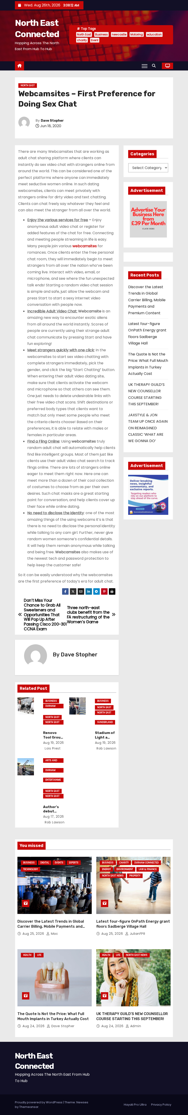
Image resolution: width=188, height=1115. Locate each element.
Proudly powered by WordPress (39, 1102)
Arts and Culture (51, 761)
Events (59, 862)
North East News (52, 722)
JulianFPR (137, 933)
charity (82, 40)
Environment (124, 869)
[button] (155, 66)
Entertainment (53, 780)
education (154, 34)
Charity (124, 862)
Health (27, 955)
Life (39, 955)
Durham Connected (52, 706)
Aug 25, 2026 (33, 933)
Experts (73, 862)
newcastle (119, 34)
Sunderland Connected (105, 722)
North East (84, 34)
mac (54, 933)
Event (94, 40)
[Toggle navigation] (144, 65)
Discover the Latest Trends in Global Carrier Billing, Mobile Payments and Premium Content (147, 300)
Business (101, 34)
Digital (44, 862)
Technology (30, 869)
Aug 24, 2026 (34, 1026)
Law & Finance (148, 869)
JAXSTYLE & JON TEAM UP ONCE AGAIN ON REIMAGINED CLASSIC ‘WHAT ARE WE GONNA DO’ (148, 428)
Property (134, 875)
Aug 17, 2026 (53, 816)
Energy (106, 869)
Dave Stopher (52, 121)
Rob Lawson (106, 748)
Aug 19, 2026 (53, 742)
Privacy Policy (161, 1104)
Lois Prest (52, 748)
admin (135, 1026)
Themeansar (29, 1107)
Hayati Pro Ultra (135, 1104)
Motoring (136, 34)
